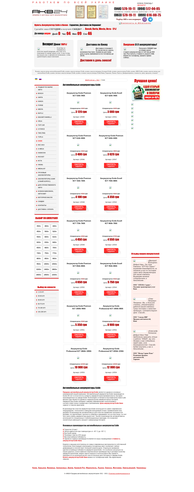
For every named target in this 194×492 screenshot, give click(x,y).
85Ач (47, 258)
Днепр (70, 468)
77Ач (54, 253)
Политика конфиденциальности (119, 473)
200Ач (46, 275)
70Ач (54, 248)
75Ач (47, 253)
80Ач (39, 258)
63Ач (47, 242)
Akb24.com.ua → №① (92, 80)
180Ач (54, 269)
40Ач (47, 226)
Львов (101, 468)
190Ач (38, 275)
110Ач (38, 269)
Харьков (42, 468)
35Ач (39, 226)
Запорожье (61, 468)
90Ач (54, 258)
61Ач (54, 237)
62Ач (39, 242)
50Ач (47, 231)
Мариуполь (91, 468)
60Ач (47, 237)
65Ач (39, 248)
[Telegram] (150, 21)
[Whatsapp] (135, 23)
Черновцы (141, 468)
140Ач (46, 269)
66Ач (47, 248)
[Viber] (144, 21)
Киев (34, 468)
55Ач (39, 237)
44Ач (54, 226)
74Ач (39, 253)
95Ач (39, 264)
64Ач (54, 242)
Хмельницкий (129, 468)
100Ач (46, 264)
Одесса (108, 468)
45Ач (39, 231)
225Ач (54, 275)
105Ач (54, 264)
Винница (51, 468)
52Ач (54, 231)
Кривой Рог (79, 468)
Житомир (117, 468)
